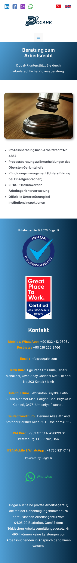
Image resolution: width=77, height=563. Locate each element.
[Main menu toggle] (38, 37)
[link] (58, 6)
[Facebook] (15, 6)
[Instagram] (22, 6)
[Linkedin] (7, 6)
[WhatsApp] (30, 6)
